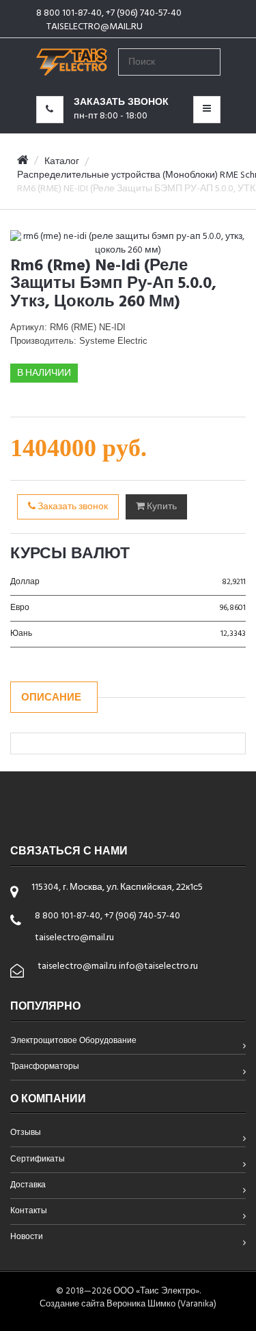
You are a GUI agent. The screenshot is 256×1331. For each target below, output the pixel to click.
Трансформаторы (44, 1067)
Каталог (61, 162)
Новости (26, 1238)
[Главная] (23, 162)
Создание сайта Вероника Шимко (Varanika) (128, 1304)
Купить (161, 507)
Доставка (28, 1186)
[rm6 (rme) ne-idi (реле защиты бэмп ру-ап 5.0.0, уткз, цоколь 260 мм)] (128, 244)
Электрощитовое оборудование (73, 1042)
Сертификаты (37, 1160)
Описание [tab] (51, 698)
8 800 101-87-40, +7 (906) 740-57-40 (109, 13)
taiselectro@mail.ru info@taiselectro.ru (118, 966)
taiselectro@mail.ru (94, 27)
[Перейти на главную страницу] (71, 57)
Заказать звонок (71, 507)
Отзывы (25, 1133)
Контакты (28, 1212)
